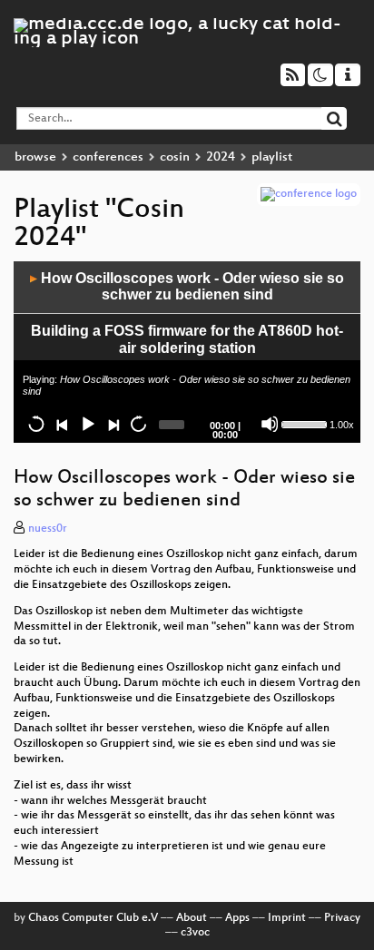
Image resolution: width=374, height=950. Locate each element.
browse (35, 157)
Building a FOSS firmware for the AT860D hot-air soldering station (187, 339)
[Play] (87, 424)
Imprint (287, 918)
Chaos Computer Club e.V (93, 918)
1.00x (342, 424)
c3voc (195, 932)
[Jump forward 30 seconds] (138, 424)
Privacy (342, 918)
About (191, 918)
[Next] (112, 424)
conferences (108, 157)
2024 (220, 157)
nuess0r (47, 529)
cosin (175, 157)
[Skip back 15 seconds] (36, 424)
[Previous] (62, 424)
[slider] (303, 422)
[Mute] (269, 424)
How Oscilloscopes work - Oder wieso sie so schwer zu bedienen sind (187, 286)
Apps (237, 918)
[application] (187, 352)
